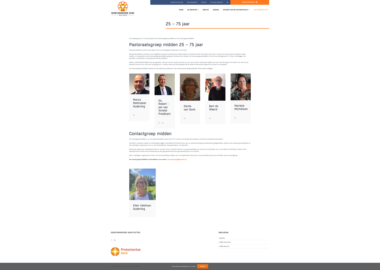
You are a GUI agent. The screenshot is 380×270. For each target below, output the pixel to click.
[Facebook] (111, 240)
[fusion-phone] (163, 123)
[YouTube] (114, 240)
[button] (227, 2)
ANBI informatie (225, 242)
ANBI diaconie (224, 246)
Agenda (222, 238)
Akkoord (202, 266)
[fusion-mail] (134, 115)
